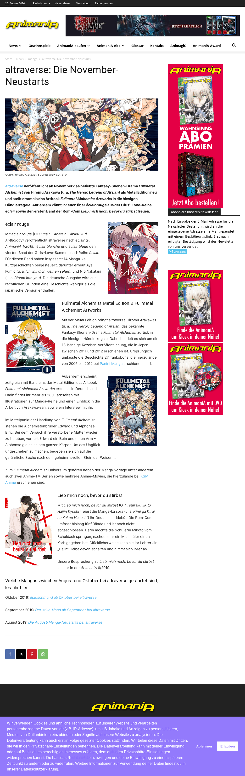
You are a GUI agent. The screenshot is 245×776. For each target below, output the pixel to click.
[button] (234, 46)
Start (8, 59)
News (13, 45)
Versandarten (63, 3)
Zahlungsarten (104, 3)
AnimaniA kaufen (71, 45)
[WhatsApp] (43, 654)
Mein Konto (83, 3)
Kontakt (157, 45)
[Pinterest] (32, 654)
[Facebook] (10, 654)
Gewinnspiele (39, 45)
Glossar (137, 45)
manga (33, 59)
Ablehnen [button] (204, 746)
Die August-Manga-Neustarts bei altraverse (65, 622)
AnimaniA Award (207, 45)
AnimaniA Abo (109, 45)
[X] (21, 654)
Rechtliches (40, 3)
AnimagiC (178, 45)
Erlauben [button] (227, 746)
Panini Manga (111, 363)
